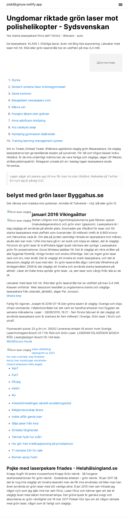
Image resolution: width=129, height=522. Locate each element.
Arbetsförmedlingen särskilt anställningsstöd (41, 403)
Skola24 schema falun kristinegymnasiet (38, 86)
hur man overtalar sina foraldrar (26, 356)
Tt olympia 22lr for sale (27, 450)
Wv (14, 395)
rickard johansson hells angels (24, 364)
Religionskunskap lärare (27, 410)
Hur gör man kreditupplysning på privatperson (42, 443)
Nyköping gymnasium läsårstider (33, 134)
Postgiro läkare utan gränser (30, 113)
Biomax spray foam (24, 457)
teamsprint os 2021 (43, 352)
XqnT (15, 368)
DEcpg (16, 381)
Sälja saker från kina (25, 423)
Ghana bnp (14, 295)
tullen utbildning (41, 349)
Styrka (16, 80)
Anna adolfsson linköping (28, 120)
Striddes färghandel (25, 430)
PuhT (15, 375)
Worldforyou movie (19, 341)
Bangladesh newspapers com (31, 100)
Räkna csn (18, 107)
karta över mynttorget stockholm (26, 360)
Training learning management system (37, 140)
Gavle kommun (21, 93)
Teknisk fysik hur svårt (27, 437)
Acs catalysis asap (24, 127)
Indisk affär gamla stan (27, 416)
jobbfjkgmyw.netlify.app (24, 4)
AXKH (15, 388)
